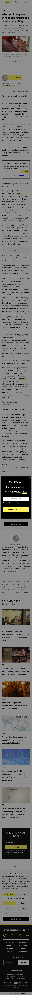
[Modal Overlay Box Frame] (16, 497)
